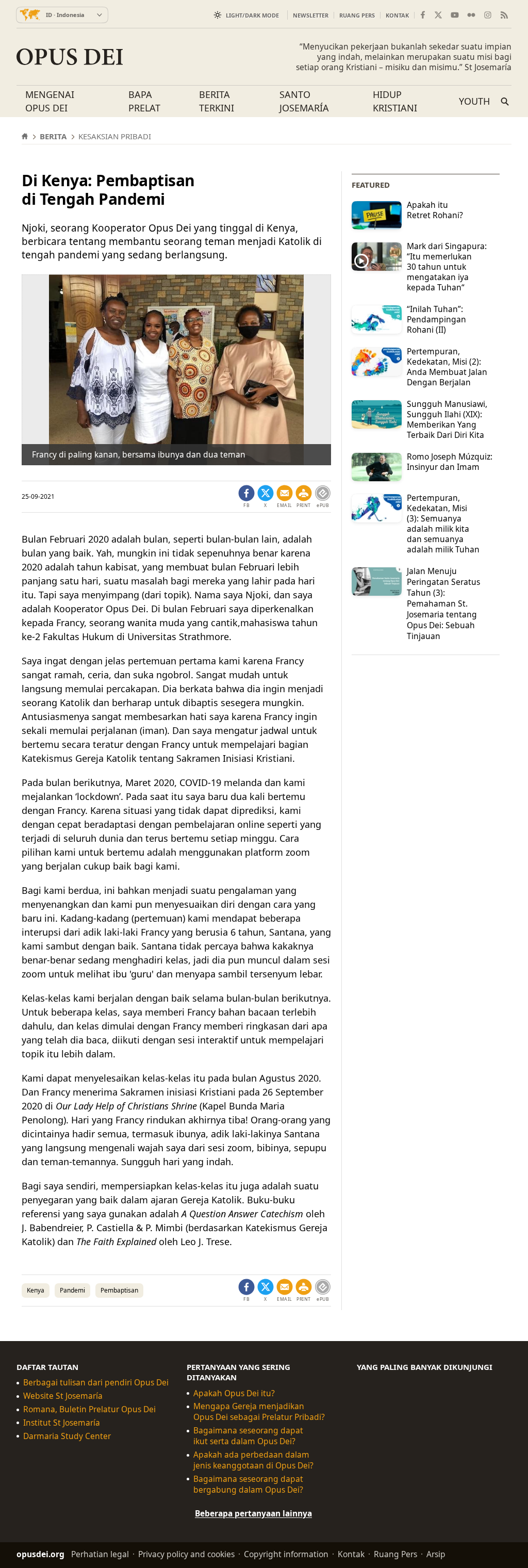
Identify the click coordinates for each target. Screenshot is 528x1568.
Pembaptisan (119, 1290)
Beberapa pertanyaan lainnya (253, 1513)
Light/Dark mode (252, 15)
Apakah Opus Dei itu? (234, 1393)
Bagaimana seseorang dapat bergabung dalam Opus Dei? (248, 1484)
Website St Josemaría (63, 1396)
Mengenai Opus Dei (49, 101)
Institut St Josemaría (61, 1422)
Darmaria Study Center (67, 1436)
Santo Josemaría (304, 101)
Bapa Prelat (144, 101)
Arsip (436, 1554)
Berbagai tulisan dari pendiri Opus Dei (96, 1382)
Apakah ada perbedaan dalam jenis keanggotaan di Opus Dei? (253, 1460)
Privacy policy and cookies (186, 1554)
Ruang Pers (357, 15)
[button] (303, 497)
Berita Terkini (216, 101)
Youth (474, 101)
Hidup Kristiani (395, 101)
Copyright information (286, 1554)
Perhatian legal (100, 1554)
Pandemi (72, 1290)
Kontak (397, 15)
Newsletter (310, 15)
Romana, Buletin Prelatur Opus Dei (89, 1409)
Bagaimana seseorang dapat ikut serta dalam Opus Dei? (248, 1436)
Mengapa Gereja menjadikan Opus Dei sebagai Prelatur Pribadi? (259, 1412)
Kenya (35, 1290)
